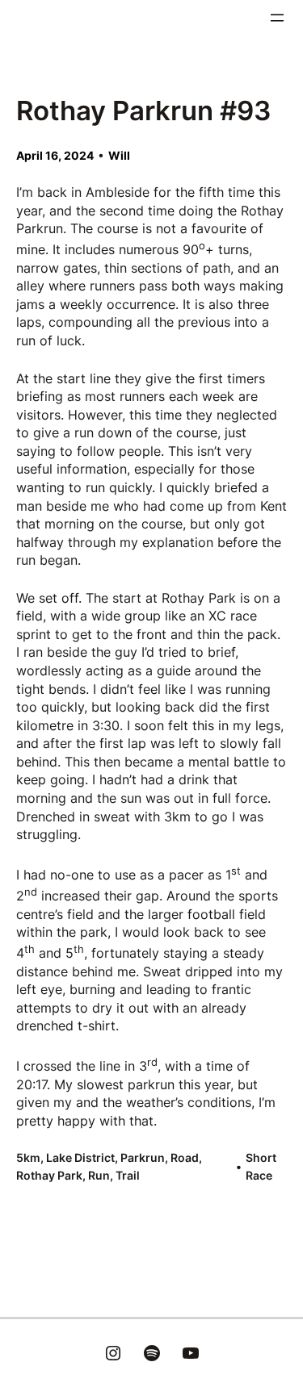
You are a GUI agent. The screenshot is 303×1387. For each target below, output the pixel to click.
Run (99, 1175)
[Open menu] (277, 17)
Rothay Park (49, 1175)
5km (28, 1157)
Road (184, 1157)
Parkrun (142, 1157)
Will (119, 155)
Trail (128, 1175)
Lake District (80, 1157)
